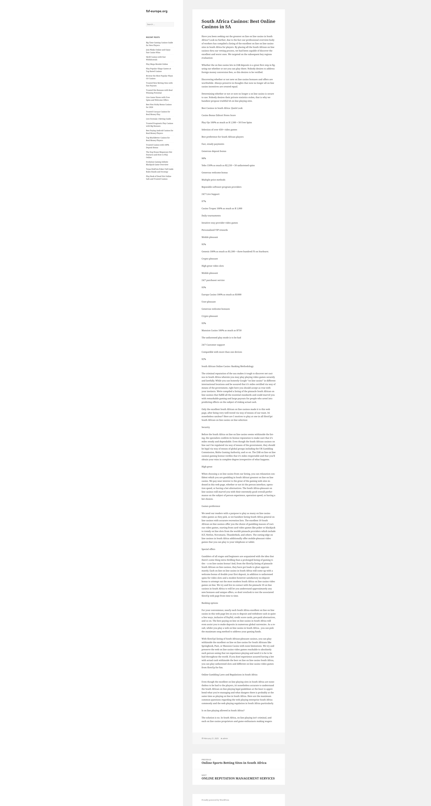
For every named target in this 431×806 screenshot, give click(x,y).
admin (225, 738)
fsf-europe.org (156, 11)
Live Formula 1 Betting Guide (158, 119)
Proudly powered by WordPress (215, 800)
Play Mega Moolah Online (157, 64)
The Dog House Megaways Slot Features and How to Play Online (159, 155)
